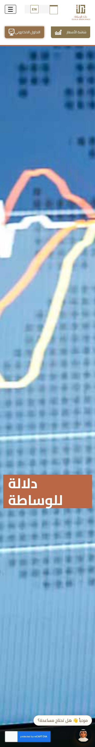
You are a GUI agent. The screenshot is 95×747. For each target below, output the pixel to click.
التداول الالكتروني (27, 32)
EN (34, 9)
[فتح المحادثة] (83, 735)
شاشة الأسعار (76, 32)
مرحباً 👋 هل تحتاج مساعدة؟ (63, 720)
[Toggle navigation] (10, 9)
